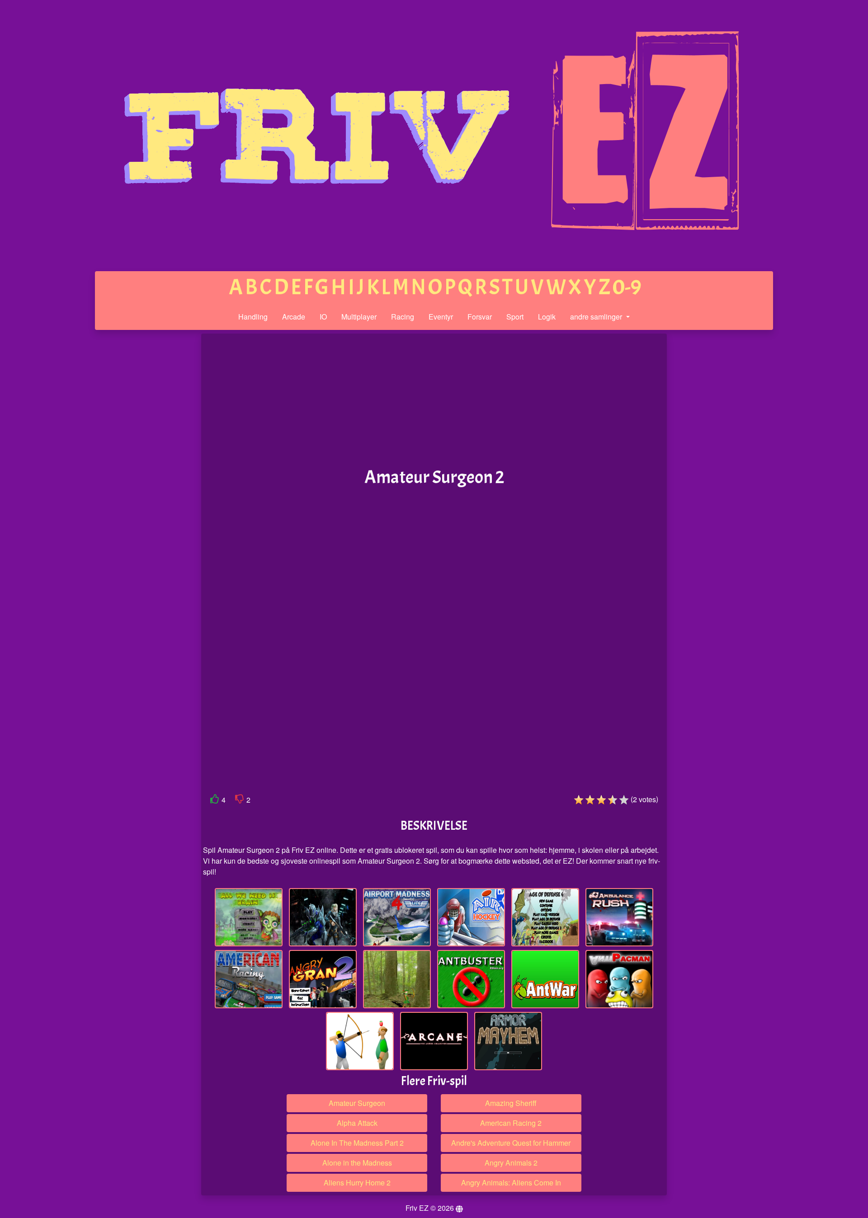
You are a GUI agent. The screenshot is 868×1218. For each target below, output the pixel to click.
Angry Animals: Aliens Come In (511, 1182)
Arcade (293, 316)
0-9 (627, 287)
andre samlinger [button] (597, 316)
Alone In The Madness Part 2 (357, 1143)
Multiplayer (359, 316)
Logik (547, 316)
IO (323, 316)
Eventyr (441, 316)
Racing (402, 316)
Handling (253, 316)
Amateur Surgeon (357, 1103)
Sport (515, 316)
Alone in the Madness (357, 1162)
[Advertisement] (132, 473)
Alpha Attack (357, 1123)
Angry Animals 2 (511, 1162)
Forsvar (479, 316)
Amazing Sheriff (511, 1103)
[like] (215, 801)
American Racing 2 (511, 1123)
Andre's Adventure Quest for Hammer (511, 1143)
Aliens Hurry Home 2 (357, 1182)
